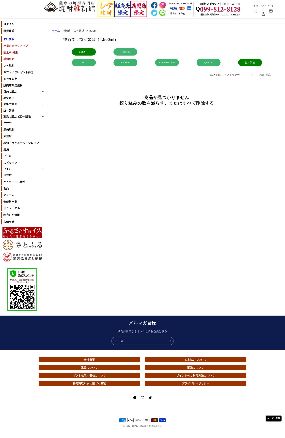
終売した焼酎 (11, 214)
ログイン (9, 24)
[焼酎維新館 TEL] (219, 6)
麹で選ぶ (9, 98)
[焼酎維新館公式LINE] (162, 13)
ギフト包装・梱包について (89, 375)
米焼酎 (7, 175)
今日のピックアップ (15, 45)
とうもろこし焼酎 (14, 181)
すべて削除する (198, 103)
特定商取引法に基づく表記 (89, 383)
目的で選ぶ (23, 91)
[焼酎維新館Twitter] (154, 13)
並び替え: (215, 74)
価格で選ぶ (23, 103)
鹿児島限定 (10, 78)
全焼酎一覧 (10, 201)
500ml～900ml (166, 62)
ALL (83, 62)
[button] (255, 11)
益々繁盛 (9, 110)
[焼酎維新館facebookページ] (154, 5)
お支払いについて (195, 359)
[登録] (170, 341)
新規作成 (9, 30)
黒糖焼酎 (9, 129)
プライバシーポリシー (195, 383)
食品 (6, 188)
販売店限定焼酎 (13, 85)
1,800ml (208, 62)
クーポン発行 (273, 418)
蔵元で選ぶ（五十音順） (23, 116)
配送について (195, 367)
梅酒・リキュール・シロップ (21, 142)
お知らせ (9, 221)
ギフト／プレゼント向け (18, 72)
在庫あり (84, 52)
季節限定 (9, 59)
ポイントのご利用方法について (195, 375)
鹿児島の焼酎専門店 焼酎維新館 (147, 426)
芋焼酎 (7, 122)
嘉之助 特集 (10, 52)
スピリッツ (10, 162)
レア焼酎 (9, 65)
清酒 (6, 149)
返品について (89, 367)
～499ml (125, 62)
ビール (7, 156)
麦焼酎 (7, 136)
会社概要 (89, 359)
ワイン (23, 168)
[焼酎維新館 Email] (219, 15)
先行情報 (9, 39)
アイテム (9, 195)
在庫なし (125, 52)
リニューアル (11, 208)
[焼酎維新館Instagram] (162, 5)
